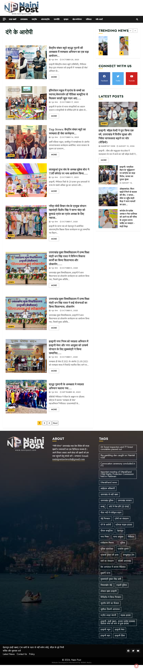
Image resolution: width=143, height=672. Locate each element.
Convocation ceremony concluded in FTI (118, 464)
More (54, 77)
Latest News (9, 654)
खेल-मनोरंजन (77, 19)
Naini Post (76, 659)
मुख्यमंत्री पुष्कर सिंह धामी (111, 579)
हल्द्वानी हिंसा (120, 635)
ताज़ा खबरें (12, 19)
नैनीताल (131, 536)
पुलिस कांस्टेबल (107, 548)
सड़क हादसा (126, 615)
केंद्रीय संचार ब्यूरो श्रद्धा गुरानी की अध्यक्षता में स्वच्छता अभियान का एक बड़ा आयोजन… (26, 62)
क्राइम (66, 19)
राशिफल (88, 19)
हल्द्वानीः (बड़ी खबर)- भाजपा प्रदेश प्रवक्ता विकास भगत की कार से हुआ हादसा (118, 622)
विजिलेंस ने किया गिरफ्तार (111, 597)
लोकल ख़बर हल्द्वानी (109, 591)
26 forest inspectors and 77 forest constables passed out (117, 448)
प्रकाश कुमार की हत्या (110, 554)
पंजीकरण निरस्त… (108, 542)
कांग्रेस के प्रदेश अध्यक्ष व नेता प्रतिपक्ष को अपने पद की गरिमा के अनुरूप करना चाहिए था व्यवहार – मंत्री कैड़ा (123, 45)
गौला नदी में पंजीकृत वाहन (111, 512)
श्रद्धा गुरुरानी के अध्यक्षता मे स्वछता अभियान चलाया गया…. (26, 397)
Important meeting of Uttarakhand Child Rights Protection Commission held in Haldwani (117, 474)
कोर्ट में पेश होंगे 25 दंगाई (119, 506)
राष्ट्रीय (34, 19)
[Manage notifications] (136, 666)
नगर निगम (105, 536)
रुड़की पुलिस (121, 585)
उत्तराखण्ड (24, 19)
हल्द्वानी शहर (105, 635)
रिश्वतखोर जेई (106, 585)
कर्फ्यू (102, 506)
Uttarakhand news (109, 482)
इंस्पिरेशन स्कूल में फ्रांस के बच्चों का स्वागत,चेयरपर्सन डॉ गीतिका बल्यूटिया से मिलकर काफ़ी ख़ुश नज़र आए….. (26, 103)
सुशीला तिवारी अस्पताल (110, 609)
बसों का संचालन (107, 560)
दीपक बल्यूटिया (107, 530)
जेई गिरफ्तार (105, 518)
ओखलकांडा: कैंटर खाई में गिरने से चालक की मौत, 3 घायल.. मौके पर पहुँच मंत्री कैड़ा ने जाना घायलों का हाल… (103, 45)
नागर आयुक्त (118, 536)
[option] (107, 47)
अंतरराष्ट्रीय (45, 19)
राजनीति (56, 19)
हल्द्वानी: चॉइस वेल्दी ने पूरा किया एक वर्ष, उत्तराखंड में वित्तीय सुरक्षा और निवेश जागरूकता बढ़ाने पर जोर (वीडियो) (118, 114)
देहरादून (120, 530)
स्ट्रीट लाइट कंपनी (108, 615)
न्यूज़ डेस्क (54, 60)
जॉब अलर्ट (99, 19)
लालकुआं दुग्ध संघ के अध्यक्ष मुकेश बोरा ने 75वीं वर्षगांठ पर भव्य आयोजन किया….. (26, 180)
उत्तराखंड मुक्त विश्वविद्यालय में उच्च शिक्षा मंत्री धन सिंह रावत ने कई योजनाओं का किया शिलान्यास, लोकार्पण (26, 313)
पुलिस (122, 542)
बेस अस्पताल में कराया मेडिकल (113, 567)
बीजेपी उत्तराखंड (124, 560)
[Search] (137, 19)
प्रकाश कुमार (123, 548)
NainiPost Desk (107, 146)
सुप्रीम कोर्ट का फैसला (110, 603)
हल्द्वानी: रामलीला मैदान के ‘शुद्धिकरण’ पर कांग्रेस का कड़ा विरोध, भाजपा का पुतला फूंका (108, 174)
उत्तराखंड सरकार (125, 500)
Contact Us (22, 654)
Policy (32, 654)
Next (55, 423)
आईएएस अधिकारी (108, 488)
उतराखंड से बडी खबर (109, 494)
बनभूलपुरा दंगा (128, 554)
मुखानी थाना (105, 573)
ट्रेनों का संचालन (122, 518)
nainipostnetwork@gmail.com (68, 459)
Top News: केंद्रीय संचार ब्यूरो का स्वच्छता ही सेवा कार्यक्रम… (26, 142)
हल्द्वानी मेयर (119, 629)
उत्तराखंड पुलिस (107, 500)
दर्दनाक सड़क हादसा (123, 524)
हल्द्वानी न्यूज (105, 629)
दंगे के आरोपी (106, 524)
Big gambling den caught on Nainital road (118, 456)
